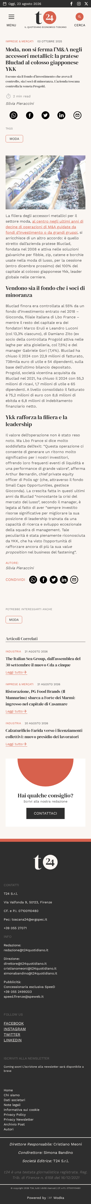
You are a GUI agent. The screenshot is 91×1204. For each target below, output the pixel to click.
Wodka (58, 1198)
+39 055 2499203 (18, 991)
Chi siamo (12, 1095)
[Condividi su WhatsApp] (13, 115)
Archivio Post (14, 1124)
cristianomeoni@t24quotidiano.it (30, 968)
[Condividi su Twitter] (45, 115)
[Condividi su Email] (77, 115)
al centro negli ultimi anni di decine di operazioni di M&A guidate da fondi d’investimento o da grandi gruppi (44, 227)
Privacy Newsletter (19, 1119)
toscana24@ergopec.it (29, 919)
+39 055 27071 (15, 928)
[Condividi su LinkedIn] (61, 115)
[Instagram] (79, 4)
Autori (9, 1129)
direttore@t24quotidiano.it (25, 963)
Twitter (12, 1034)
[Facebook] (71, 4)
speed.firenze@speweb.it (24, 996)
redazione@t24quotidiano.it (26, 950)
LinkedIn (13, 1040)
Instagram (15, 1029)
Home (8, 1090)
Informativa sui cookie (21, 1110)
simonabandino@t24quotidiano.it (30, 973)
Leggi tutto (14, 672)
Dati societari (14, 1100)
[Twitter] (86, 4)
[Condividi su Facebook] (29, 115)
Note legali (12, 1105)
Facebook (14, 1023)
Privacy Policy (15, 1114)
